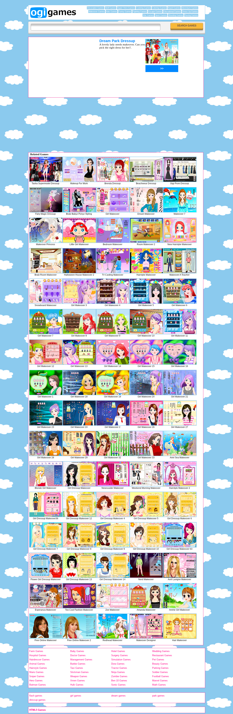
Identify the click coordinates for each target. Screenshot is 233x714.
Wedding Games (161, 651)
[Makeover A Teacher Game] (180, 260)
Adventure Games (190, 8)
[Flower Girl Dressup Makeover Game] (46, 565)
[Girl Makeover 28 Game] (46, 443)
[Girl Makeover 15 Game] (146, 352)
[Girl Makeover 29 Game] (79, 443)
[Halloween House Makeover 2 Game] (79, 260)
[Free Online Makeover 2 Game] (79, 626)
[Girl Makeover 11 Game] (180, 321)
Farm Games (36, 651)
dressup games (37, 699)
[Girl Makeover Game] (113, 199)
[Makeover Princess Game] (46, 230)
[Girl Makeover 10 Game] (146, 321)
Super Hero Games (126, 8)
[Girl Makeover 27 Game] (180, 413)
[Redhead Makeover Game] (113, 626)
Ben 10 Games (119, 680)
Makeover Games (97, 11)
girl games (75, 695)
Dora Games (118, 663)
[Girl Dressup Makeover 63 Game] (180, 534)
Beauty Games (160, 663)
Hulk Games (76, 684)
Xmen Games (77, 680)
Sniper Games (36, 676)
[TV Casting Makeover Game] (113, 260)
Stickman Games (79, 672)
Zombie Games (119, 676)
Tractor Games (119, 668)
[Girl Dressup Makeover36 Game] (46, 504)
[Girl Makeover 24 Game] (79, 413)
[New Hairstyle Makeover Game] (180, 230)
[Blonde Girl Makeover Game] (46, 474)
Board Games (174, 8)
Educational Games (172, 11)
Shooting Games (175, 15)
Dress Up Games (190, 11)
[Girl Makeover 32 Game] (113, 443)
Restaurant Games (162, 655)
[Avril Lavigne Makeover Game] (180, 565)
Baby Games (77, 651)
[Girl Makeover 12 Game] (46, 352)
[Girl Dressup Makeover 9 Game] (113, 534)
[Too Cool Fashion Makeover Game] (79, 595)
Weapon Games (78, 676)
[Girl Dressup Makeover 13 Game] (79, 565)
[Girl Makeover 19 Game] (113, 382)
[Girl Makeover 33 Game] (146, 443)
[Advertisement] (59, 64)
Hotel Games (118, 651)
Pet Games (158, 659)
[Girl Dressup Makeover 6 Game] (180, 504)
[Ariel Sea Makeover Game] (180, 443)
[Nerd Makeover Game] (146, 565)
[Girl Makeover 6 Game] (180, 291)
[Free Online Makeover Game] (46, 626)
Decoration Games (95, 8)
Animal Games (37, 663)
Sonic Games (118, 684)
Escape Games (155, 11)
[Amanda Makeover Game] (146, 595)
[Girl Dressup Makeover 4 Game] (113, 504)
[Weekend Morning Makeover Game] (146, 474)
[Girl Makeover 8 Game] (79, 321)
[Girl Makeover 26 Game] (146, 413)
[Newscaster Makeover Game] (113, 474)
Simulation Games (121, 659)
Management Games (81, 659)
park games (158, 695)
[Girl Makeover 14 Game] (113, 352)
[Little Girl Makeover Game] (79, 230)
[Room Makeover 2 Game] (146, 230)
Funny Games (125, 11)
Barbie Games (77, 663)
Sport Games (161, 15)
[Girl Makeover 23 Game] (46, 413)
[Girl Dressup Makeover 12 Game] (79, 504)
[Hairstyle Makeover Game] (146, 260)
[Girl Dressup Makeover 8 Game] (79, 534)
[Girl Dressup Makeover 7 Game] (46, 534)
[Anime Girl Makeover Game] (180, 595)
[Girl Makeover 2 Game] (113, 413)
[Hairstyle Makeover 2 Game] (180, 474)
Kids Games (111, 11)
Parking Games (160, 668)
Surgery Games (119, 655)
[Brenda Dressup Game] (113, 169)
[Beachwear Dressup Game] (146, 169)
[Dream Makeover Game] (146, 199)
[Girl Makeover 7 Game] (46, 321)
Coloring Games (159, 8)
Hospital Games (37, 655)
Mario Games (36, 672)
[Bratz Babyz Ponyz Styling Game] (79, 199)
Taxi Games (76, 668)
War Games (148, 15)
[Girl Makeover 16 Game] (180, 352)
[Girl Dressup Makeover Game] (79, 474)
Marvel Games (160, 680)
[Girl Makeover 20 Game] (146, 382)
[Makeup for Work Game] (79, 169)
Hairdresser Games (39, 659)
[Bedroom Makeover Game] (113, 230)
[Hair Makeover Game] (180, 626)
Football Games (160, 676)
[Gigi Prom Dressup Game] (180, 169)
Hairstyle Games (38, 668)
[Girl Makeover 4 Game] (113, 291)
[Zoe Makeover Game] (113, 595)
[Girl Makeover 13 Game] (79, 352)
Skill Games (110, 8)
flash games (35, 695)
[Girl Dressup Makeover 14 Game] (113, 565)
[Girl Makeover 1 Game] (46, 382)
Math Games (159, 684)
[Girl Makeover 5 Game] (146, 291)
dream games (118, 695)
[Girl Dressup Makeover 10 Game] (146, 534)
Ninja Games (118, 672)
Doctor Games (78, 655)
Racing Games (191, 15)
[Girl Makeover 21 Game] (180, 382)
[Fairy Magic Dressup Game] (46, 199)
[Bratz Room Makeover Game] (46, 260)
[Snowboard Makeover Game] (46, 291)
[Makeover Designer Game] (146, 626)
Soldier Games (160, 672)
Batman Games (37, 684)
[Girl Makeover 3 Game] (79, 291)
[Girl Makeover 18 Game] (79, 382)
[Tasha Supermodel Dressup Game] (46, 169)
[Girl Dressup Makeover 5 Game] (146, 504)
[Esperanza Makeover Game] (46, 595)
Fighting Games (140, 11)
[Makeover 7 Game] (180, 199)
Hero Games (36, 680)
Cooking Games (143, 8)
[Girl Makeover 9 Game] (113, 321)
